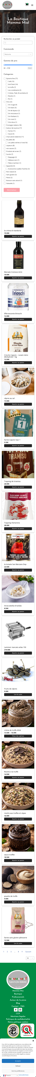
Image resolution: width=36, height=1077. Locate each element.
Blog (18, 1003)
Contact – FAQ (18, 1006)
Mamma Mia (18, 991)
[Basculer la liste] (30, 54)
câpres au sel (9, 398)
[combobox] (16, 54)
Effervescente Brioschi (13, 313)
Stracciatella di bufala (13, 606)
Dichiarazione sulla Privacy (21, 1075)
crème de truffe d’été (12, 730)
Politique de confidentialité (18, 1019)
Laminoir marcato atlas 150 (15, 647)
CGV (18, 1014)
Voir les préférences (18, 1071)
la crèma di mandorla (12, 230)
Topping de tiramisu (12, 481)
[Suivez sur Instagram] (20, 1010)
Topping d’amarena (12, 523)
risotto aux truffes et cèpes (15, 813)
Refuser (18, 1066)
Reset (30, 68)
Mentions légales (18, 1016)
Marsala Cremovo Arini (13, 272)
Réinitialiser (11, 190)
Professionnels (18, 997)
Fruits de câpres (10, 689)
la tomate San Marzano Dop (15, 564)
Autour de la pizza (18, 1000)
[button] (33, 1041)
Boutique (18, 994)
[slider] (4, 65)
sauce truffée (9, 855)
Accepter (18, 1061)
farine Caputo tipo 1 (12, 440)
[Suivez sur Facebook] (16, 1010)
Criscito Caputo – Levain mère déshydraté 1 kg (16, 356)
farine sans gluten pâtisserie (15, 938)
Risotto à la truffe (11, 772)
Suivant (28, 952)
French (8, 1075)
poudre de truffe (10, 896)
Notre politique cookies (18, 1022)
